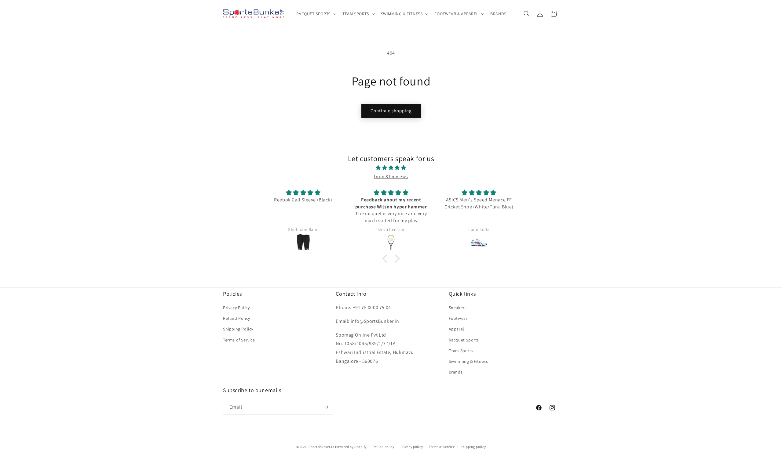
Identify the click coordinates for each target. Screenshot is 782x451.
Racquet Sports (464, 340)
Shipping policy (473, 447)
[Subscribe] (326, 407)
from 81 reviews (391, 176)
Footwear (458, 318)
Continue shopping (391, 111)
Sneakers (458, 307)
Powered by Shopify (351, 447)
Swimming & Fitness (468, 361)
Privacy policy (411, 447)
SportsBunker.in (321, 447)
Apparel (456, 329)
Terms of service (442, 447)
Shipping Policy (238, 329)
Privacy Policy (236, 307)
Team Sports (461, 350)
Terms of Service (239, 340)
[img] (391, 167)
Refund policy (383, 447)
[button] (316, 13)
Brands (456, 372)
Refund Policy (236, 318)
